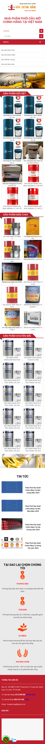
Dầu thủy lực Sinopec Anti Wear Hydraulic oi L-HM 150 (12, 207)
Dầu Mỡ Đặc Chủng (8, 60)
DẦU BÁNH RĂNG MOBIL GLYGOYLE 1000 (33, 359)
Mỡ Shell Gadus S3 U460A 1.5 (12, 237)
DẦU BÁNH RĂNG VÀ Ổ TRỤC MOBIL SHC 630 (33, 427)
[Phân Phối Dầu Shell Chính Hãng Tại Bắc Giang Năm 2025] (12, 487)
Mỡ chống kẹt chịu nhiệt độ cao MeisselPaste (33, 162)
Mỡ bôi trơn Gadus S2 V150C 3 (12, 283)
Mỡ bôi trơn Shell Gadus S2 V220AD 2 (33, 306)
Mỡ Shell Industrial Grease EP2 (33, 237)
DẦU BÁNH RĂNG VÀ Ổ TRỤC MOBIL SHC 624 (12, 381)
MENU (6, 42)
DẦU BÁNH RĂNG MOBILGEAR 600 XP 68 (12, 359)
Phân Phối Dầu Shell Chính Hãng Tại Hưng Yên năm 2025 (33, 545)
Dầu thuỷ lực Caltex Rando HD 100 (12, 116)
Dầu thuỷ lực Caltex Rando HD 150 (33, 116)
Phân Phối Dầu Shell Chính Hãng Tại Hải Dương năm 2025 (33, 527)
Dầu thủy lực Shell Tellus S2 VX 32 (12, 306)
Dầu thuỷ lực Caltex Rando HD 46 (33, 139)
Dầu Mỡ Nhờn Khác (8, 64)
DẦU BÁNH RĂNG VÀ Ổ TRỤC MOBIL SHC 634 (33, 450)
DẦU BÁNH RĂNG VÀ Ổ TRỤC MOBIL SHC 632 (12, 450)
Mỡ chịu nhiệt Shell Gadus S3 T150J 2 (12, 328)
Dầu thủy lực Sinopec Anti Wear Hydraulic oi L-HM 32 (33, 207)
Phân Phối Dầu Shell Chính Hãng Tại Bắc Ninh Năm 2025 (33, 508)
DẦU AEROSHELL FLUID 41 (33, 259)
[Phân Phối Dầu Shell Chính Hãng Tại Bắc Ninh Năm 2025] (12, 506)
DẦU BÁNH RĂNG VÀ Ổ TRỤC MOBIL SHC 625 (33, 381)
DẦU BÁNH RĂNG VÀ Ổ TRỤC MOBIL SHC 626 (12, 404)
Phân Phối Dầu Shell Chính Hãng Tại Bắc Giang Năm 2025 (33, 490)
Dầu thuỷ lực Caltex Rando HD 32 (12, 162)
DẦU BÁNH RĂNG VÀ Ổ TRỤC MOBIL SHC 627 (33, 404)
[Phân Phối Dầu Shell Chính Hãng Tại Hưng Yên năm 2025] (12, 542)
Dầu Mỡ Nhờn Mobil (8, 55)
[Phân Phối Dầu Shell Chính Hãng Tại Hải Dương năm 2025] (12, 524)
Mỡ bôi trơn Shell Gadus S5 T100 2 (33, 328)
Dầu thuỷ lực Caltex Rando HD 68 (12, 139)
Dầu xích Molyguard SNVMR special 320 (12, 184)
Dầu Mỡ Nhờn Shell (7, 50)
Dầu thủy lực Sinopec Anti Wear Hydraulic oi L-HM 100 (32, 184)
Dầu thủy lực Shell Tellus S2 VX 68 (33, 283)
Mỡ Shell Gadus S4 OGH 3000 (12, 260)
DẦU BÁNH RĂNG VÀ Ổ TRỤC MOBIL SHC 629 (12, 427)
